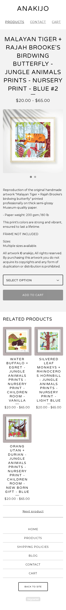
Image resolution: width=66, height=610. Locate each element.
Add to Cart (33, 295)
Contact (38, 22)
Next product (33, 511)
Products (14, 22)
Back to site (33, 586)
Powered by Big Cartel (33, 599)
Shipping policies (33, 547)
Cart (56, 22)
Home (33, 529)
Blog (33, 555)
